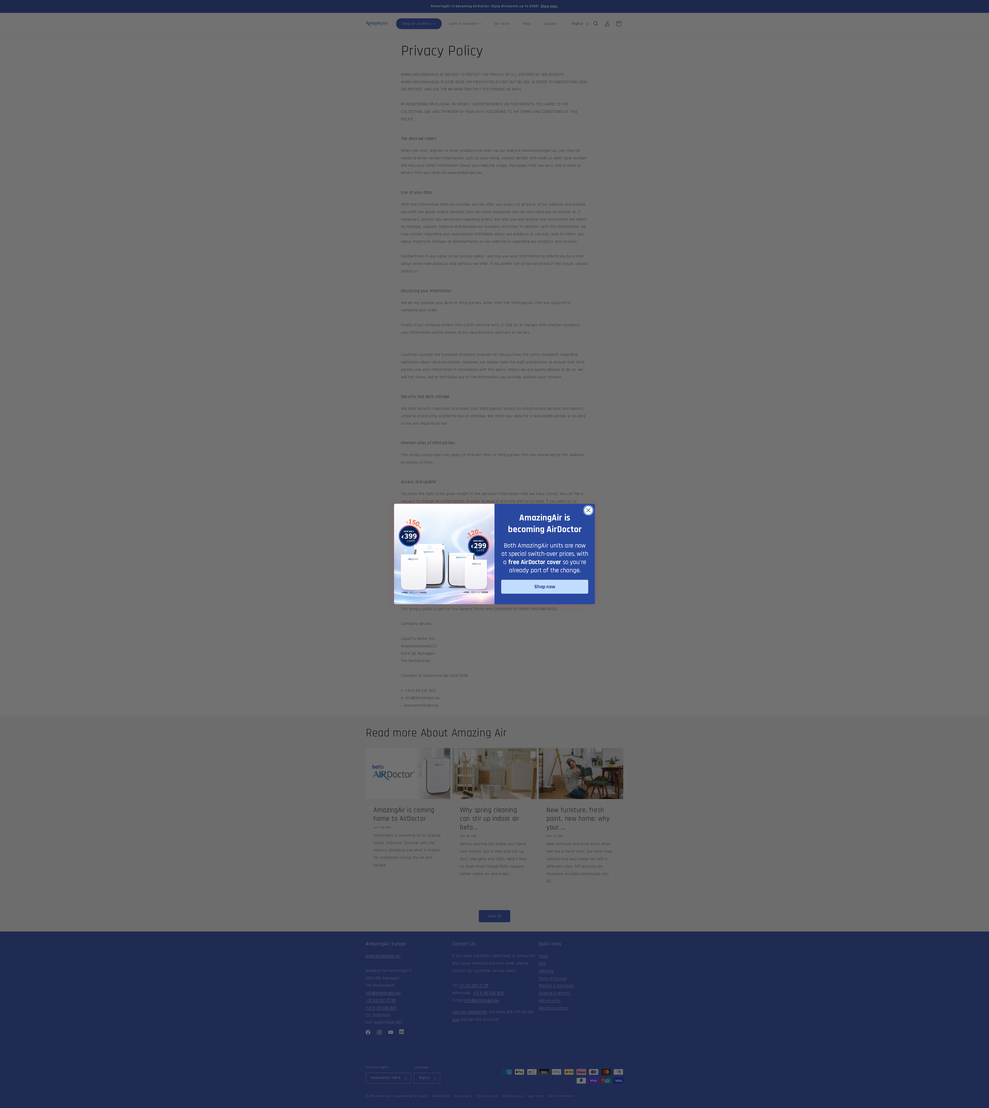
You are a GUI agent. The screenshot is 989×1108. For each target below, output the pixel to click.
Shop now (544, 586)
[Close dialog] (588, 510)
